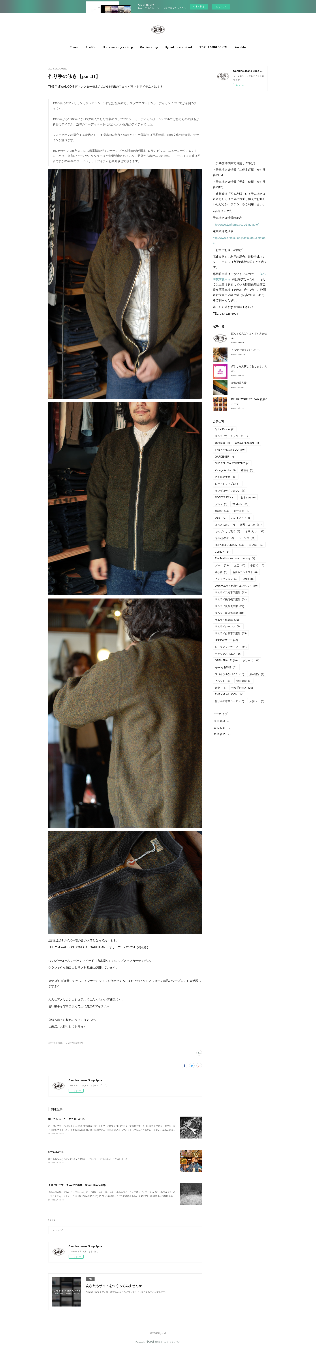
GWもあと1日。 (57, 1152)
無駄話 (222, 511)
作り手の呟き (242, 687)
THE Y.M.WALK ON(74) (73, 1043)
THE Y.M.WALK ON (229, 694)
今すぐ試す (199, 6)
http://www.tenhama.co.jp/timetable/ (236, 224)
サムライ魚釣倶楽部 (229, 606)
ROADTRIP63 (225, 497)
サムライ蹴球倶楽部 (229, 613)
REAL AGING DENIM (213, 47)
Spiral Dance (224, 429)
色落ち (247, 470)
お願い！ (256, 701)
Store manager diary (118, 47)
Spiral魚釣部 (224, 538)
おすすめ (248, 497)
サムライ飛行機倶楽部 (231, 599)
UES (220, 517)
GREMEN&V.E (226, 660)
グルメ (221, 504)
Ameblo (240, 47)
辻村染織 (222, 443)
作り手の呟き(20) (55, 1043)
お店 (239, 565)
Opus (248, 579)
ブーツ (222, 565)
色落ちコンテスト (245, 572)
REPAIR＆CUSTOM (229, 545)
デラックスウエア (228, 653)
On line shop (149, 47)
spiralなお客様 (226, 667)
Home (74, 47)
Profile (91, 47)
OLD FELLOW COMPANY (232, 463)
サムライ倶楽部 (227, 619)
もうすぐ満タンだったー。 (246, 350)
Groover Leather (247, 443)
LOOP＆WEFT (226, 640)
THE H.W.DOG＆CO (230, 449)
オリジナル (254, 531)
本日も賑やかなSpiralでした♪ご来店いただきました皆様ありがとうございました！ (89, 1158)
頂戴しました (251, 524)
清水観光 (256, 674)
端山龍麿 (243, 681)
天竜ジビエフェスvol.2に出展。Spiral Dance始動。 (78, 1185)
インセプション (226, 579)
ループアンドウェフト (231, 647)
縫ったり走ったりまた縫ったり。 (67, 1119)
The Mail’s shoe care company (235, 558)
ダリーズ (251, 660)
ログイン (221, 6)
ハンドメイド (241, 517)
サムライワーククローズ (231, 436)
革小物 (221, 572)
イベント (223, 681)
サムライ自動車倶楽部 (231, 633)
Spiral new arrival (178, 47)
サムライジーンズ (228, 626)
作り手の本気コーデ (229, 701)
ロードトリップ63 (227, 483)
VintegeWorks (225, 470)
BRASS (256, 545)
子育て (257, 565)
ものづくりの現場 (227, 531)
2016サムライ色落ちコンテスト (236, 585)
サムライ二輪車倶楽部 (231, 592)
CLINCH (223, 551)
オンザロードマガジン (230, 490)
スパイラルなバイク (229, 674)
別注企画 (242, 511)
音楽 (220, 687)
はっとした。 (225, 524)
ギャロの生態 (225, 477)
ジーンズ (247, 538)
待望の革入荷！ (240, 382)
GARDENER (224, 456)
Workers (240, 504)
